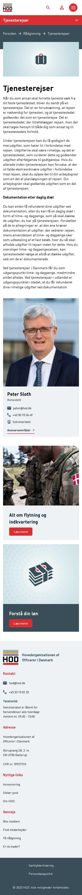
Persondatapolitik (41, 874)
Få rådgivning (12, 838)
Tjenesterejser (16, 20)
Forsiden (9, 33)
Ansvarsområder (19, 430)
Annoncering (11, 784)
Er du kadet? (11, 846)
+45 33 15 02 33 (19, 692)
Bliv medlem (11, 821)
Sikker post (10, 793)
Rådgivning (32, 33)
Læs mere (21, 531)
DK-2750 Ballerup (15, 755)
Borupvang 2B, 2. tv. (16, 750)
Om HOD (9, 801)
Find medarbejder (15, 830)
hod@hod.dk (17, 683)
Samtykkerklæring (41, 865)
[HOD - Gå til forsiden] (12, 7)
